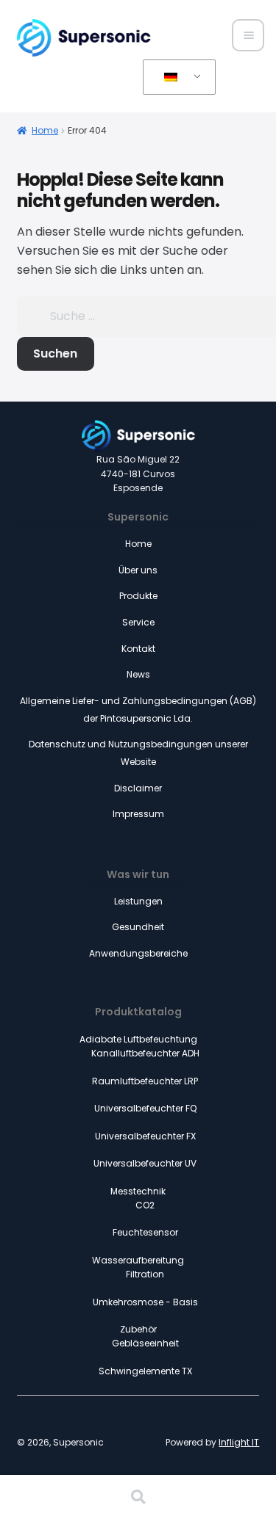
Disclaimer (138, 788)
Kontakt (138, 648)
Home (45, 130)
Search (138, 1497)
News (138, 674)
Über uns (138, 570)
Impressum (138, 814)
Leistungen (138, 901)
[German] (176, 78)
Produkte (138, 596)
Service (138, 622)
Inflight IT (239, 1442)
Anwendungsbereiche (138, 953)
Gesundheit (138, 927)
